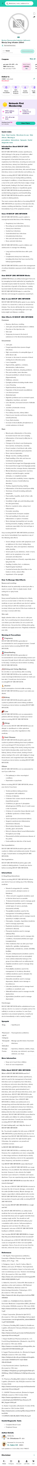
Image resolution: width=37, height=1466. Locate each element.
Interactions (15, 140)
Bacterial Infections (9, 45)
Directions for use (22, 135)
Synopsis (23, 140)
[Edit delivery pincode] (34, 78)
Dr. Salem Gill (12, 1445)
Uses (3, 135)
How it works (10, 135)
